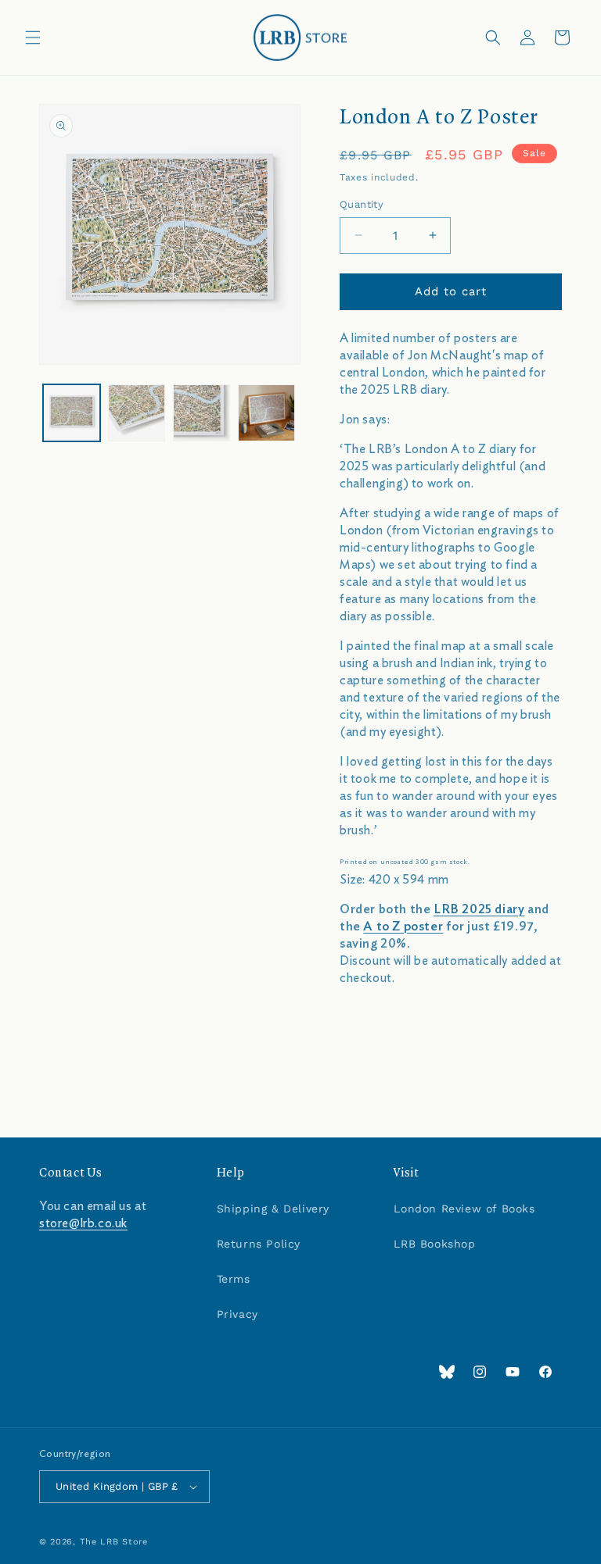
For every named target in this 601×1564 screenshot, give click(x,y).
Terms (233, 1279)
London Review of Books (464, 1208)
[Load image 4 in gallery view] (266, 412)
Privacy (237, 1314)
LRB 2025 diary (479, 909)
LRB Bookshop (434, 1243)
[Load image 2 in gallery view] (136, 412)
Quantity (361, 204)
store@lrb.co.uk (83, 1223)
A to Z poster (403, 926)
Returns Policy (258, 1243)
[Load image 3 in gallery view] (201, 412)
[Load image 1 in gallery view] (71, 412)
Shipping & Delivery (273, 1208)
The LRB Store (114, 1542)
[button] (33, 37)
